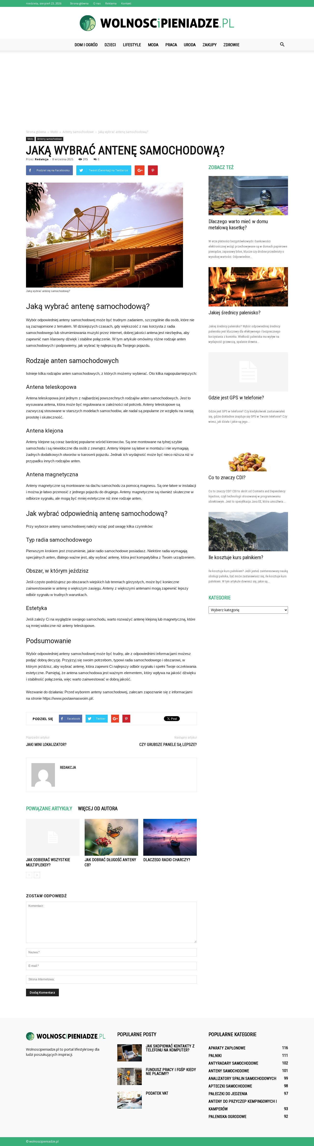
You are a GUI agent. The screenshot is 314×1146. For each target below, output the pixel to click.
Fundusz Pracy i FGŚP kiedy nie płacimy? (171, 1071)
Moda (153, 44)
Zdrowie (231, 44)
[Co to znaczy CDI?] (248, 451)
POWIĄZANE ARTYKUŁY (49, 809)
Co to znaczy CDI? (227, 477)
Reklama (111, 3)
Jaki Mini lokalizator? (46, 744)
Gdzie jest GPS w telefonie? (236, 398)
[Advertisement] (157, 92)
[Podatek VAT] (129, 1100)
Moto (30, 139)
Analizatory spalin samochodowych (242, 1078)
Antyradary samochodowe (233, 1063)
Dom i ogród (86, 44)
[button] (282, 45)
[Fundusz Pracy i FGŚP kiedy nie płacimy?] (129, 1076)
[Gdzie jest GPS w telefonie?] (248, 372)
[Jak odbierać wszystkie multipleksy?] (52, 837)
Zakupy (210, 44)
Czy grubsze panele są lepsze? (168, 744)
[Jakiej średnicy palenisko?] (248, 286)
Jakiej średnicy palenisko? (235, 313)
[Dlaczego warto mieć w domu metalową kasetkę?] (248, 195)
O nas (97, 3)
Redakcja (42, 159)
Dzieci (110, 44)
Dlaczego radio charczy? (166, 859)
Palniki (215, 1055)
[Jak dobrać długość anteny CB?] (111, 837)
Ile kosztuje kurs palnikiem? (236, 557)
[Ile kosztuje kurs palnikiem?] (248, 531)
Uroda (190, 44)
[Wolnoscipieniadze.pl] (157, 23)
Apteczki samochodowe (230, 1086)
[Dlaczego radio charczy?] (170, 837)
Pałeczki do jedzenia (228, 1093)
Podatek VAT (157, 1093)
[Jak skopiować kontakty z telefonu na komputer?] (129, 1052)
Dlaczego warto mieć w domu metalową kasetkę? (238, 224)
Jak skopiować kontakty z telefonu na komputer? (170, 1048)
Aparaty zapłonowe (227, 1048)
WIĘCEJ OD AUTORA (98, 809)
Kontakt (126, 3)
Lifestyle (132, 44)
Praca (171, 44)
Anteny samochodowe (49, 139)
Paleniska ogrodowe (227, 1116)
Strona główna (79, 3)
